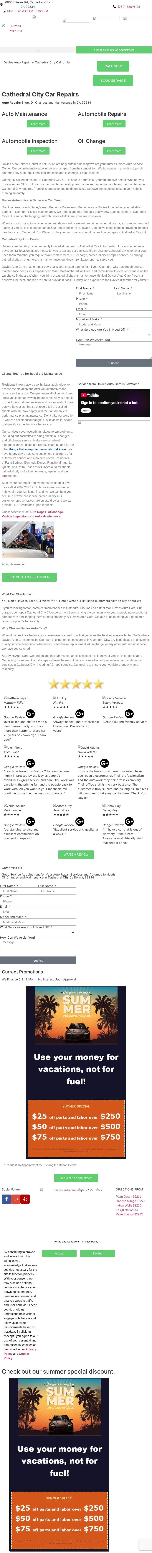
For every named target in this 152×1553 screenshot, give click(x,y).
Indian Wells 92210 (128, 1205)
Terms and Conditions (16, 1222)
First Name (84, 288)
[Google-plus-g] (15, 1199)
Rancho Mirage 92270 (130, 1201)
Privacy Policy (11, 1227)
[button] (38, 50)
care (5, 475)
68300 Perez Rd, (89, 1201)
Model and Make (88, 319)
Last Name (122, 288)
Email (80, 308)
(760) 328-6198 (88, 1209)
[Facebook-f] (6, 1199)
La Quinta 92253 (127, 1209)
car (66, 471)
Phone (81, 298)
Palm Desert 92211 (128, 1196)
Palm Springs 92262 (129, 1214)
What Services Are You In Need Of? (101, 329)
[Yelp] (25, 1199)
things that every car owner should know (37, 449)
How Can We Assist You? (93, 339)
